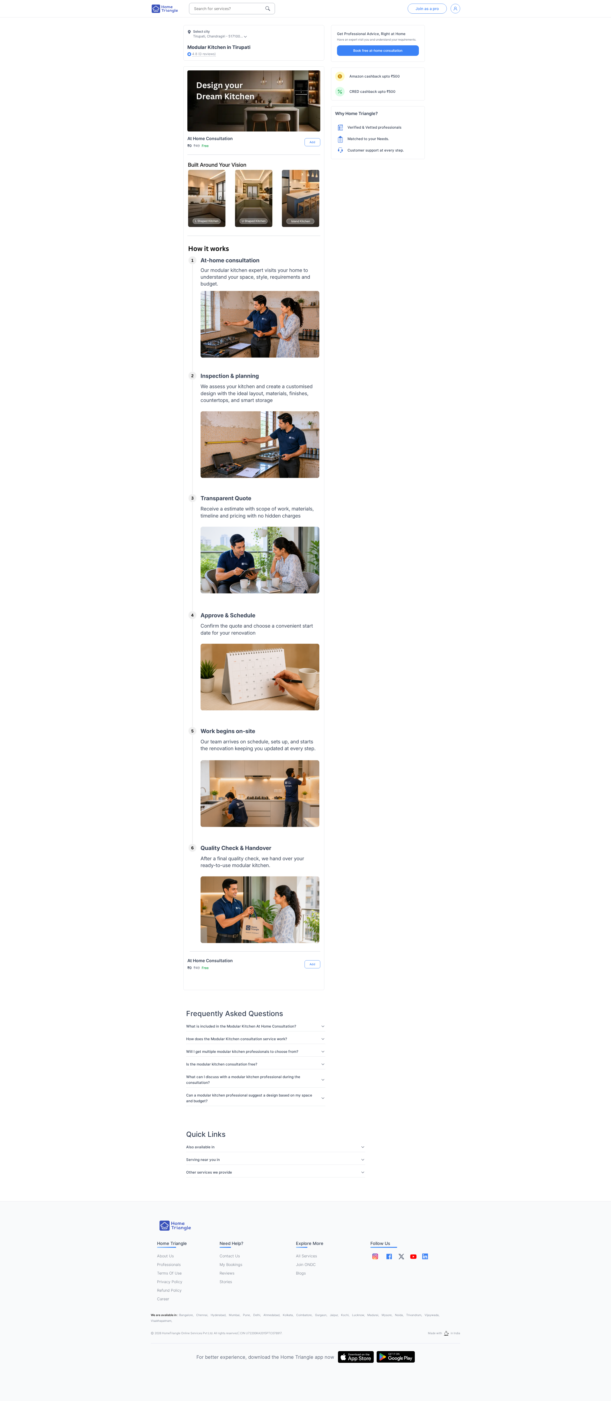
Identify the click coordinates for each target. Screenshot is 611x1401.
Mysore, (387, 1315)
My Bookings (231, 1264)
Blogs (301, 1273)
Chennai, (202, 1315)
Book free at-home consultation (377, 50)
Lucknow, (358, 1315)
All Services (306, 1256)
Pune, (247, 1315)
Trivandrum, (414, 1315)
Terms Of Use (169, 1273)
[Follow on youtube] (413, 1256)
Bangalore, (186, 1315)
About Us (165, 1256)
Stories (226, 1281)
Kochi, (345, 1315)
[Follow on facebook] (389, 1256)
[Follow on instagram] (375, 1256)
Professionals (169, 1264)
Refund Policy (169, 1290)
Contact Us (230, 1256)
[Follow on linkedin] (425, 1256)
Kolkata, (288, 1315)
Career (163, 1298)
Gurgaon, (321, 1315)
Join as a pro (427, 8)
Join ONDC (306, 1264)
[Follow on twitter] (401, 1256)
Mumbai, (235, 1315)
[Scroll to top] (313, 946)
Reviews (227, 1273)
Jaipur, (334, 1315)
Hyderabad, (219, 1315)
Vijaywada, (432, 1315)
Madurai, (373, 1315)
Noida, (399, 1315)
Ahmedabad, (272, 1315)
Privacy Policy (169, 1281)
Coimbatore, (304, 1315)
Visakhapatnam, (161, 1320)
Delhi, (257, 1315)
